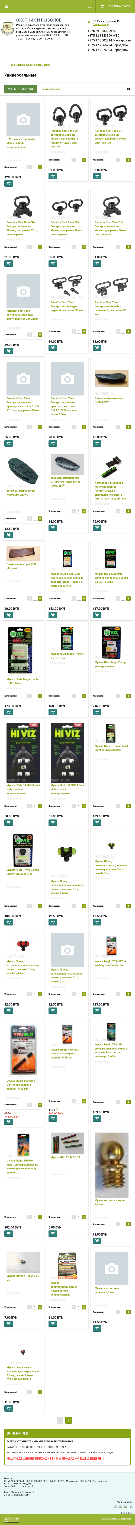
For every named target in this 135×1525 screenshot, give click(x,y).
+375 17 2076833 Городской (108, 50)
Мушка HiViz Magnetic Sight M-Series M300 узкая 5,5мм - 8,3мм (111, 577)
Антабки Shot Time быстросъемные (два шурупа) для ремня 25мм (22, 314)
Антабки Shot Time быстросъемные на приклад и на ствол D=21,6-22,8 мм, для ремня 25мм (63, 406)
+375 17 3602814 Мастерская (109, 40)
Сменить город (101, 24)
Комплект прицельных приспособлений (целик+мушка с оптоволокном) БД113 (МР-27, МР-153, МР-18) (110, 490)
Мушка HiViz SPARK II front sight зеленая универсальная (23, 789)
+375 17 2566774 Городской (108, 45)
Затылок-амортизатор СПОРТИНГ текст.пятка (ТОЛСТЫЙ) (65, 481)
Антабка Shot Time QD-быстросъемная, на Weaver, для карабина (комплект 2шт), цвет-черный (65, 138)
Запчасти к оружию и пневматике (30, 64)
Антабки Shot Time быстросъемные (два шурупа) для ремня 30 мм (67, 306)
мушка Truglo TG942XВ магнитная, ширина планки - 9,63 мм (21, 1084)
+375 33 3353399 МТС (104, 35)
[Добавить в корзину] (8, 183)
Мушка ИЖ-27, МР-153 (65, 1157)
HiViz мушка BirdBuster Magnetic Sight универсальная (21, 143)
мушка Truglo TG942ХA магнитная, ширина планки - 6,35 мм (65, 1053)
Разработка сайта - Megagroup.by (116, 1519)
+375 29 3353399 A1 (102, 31)
